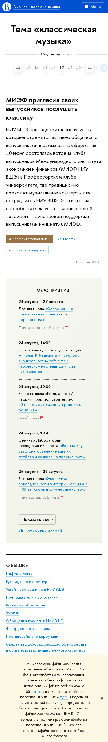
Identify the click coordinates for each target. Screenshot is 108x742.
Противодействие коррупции (32, 636)
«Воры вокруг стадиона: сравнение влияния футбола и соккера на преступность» (52, 451)
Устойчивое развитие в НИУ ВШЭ (35, 589)
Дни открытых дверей (40, 531)
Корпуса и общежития (25, 604)
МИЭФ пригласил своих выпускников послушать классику (42, 108)
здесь (38, 691)
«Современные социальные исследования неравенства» (46, 314)
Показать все (36, 519)
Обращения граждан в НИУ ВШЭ (35, 620)
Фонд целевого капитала (28, 628)
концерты (66, 238)
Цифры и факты (19, 573)
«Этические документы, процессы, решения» (50, 407)
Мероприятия (53, 291)
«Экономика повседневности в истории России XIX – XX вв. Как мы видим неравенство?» (53, 484)
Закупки (12, 612)
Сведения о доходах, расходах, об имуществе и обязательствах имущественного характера (46, 647)
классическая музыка (27, 250)
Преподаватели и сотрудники (32, 597)
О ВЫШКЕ (17, 565)
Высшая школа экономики (37, 6)
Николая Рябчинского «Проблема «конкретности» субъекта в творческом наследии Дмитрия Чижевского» (49, 363)
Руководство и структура (27, 581)
